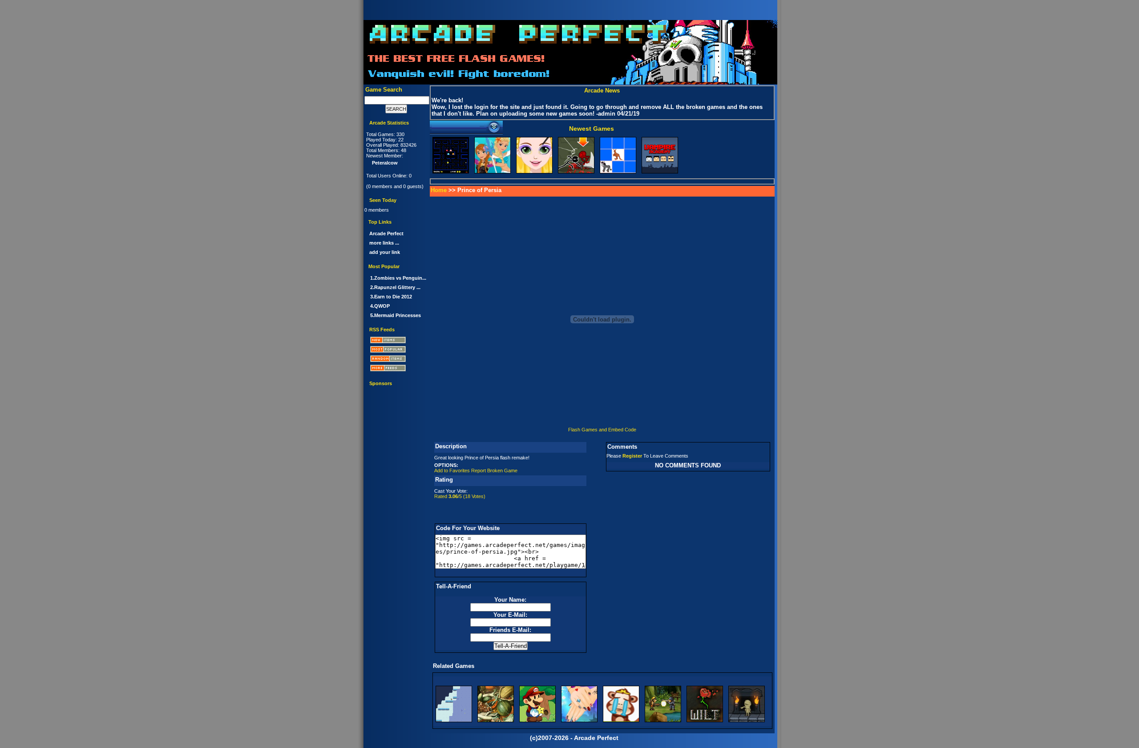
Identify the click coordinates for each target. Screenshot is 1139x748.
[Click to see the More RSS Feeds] (397, 369)
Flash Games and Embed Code (602, 429)
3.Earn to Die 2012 (391, 296)
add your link (384, 252)
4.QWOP (380, 306)
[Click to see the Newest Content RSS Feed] (397, 341)
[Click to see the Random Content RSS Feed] (397, 360)
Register (632, 455)
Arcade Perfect (386, 233)
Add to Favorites (452, 470)
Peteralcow (385, 162)
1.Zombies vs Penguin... (398, 278)
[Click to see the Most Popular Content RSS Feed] (397, 350)
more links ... (384, 242)
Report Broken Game (494, 470)
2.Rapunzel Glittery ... (395, 287)
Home (439, 190)
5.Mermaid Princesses (395, 315)
